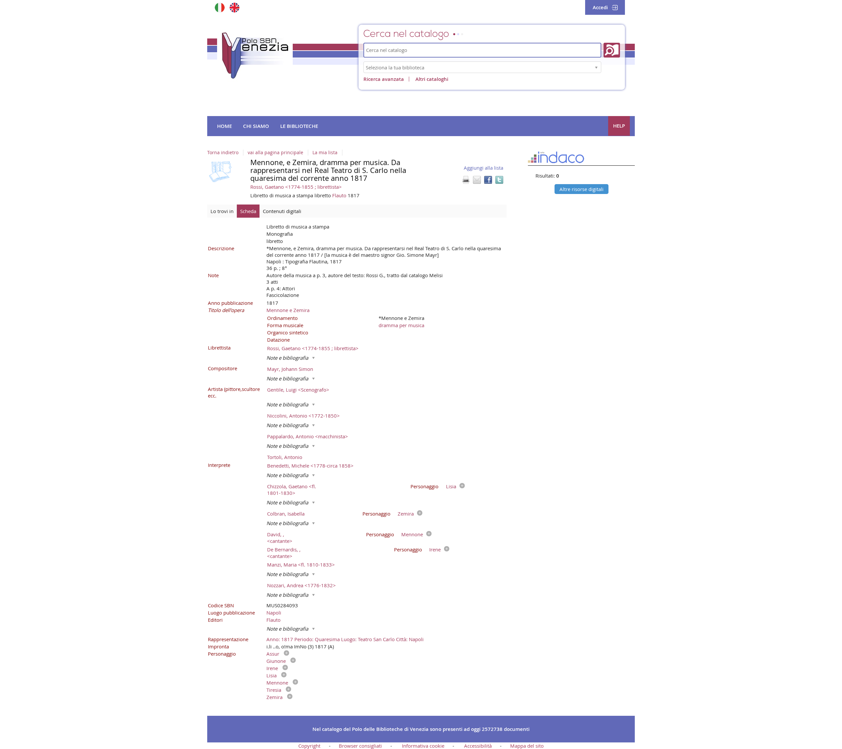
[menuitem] (224, 126)
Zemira (406, 513)
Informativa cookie (423, 745)
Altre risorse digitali (581, 189)
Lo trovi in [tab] (222, 211)
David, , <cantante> (279, 537)
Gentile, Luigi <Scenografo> (298, 389)
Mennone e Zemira (288, 310)
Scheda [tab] (248, 211)
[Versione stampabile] (466, 180)
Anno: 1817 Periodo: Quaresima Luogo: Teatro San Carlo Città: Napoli (345, 639)
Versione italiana (219, 7)
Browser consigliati (360, 745)
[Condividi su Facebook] (488, 180)
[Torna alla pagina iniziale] (255, 55)
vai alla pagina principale (275, 153)
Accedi (600, 7)
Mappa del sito (527, 745)
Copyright (309, 745)
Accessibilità (478, 745)
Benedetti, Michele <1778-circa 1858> (310, 465)
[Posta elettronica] (477, 180)
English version (234, 7)
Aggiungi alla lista (483, 167)
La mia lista (324, 153)
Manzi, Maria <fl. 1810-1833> (301, 564)
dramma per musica (401, 325)
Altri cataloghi (431, 79)
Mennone (412, 534)
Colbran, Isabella (286, 513)
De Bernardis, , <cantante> (284, 552)
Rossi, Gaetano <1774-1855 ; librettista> (296, 186)
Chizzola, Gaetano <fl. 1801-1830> (291, 489)
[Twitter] (499, 180)
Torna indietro (222, 153)
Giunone (276, 661)
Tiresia (273, 690)
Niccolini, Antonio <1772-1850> (303, 415)
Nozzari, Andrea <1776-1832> (301, 585)
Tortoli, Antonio (284, 457)
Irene (435, 549)
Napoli (273, 612)
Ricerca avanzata (383, 79)
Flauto (340, 195)
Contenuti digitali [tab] (282, 211)
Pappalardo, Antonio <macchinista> (307, 436)
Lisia (451, 486)
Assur (272, 653)
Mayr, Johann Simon (290, 369)
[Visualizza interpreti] (460, 486)
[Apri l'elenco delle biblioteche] (596, 67)
